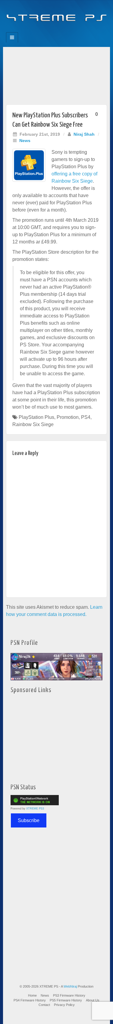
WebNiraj (70, 986)
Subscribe (28, 820)
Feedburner (44, 30)
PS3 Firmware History (69, 995)
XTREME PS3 (35, 808)
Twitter (60, 30)
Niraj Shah (84, 134)
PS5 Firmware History (66, 1000)
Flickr (52, 30)
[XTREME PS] (56, 14)
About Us (92, 1000)
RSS (77, 30)
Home (32, 995)
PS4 (85, 417)
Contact (44, 1005)
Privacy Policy (64, 1005)
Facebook (36, 30)
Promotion (68, 417)
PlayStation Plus (36, 417)
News (24, 140)
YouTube (69, 30)
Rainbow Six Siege (33, 424)
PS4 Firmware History (30, 1000)
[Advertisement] (56, 74)
